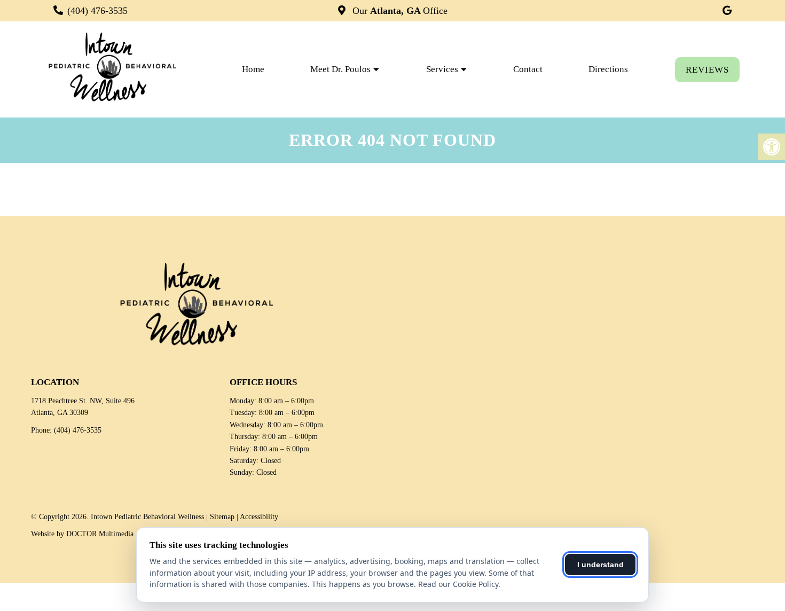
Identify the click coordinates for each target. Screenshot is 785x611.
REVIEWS (707, 70)
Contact (528, 69)
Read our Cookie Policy (458, 584)
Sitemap (222, 517)
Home (253, 69)
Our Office (399, 10)
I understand (600, 564)
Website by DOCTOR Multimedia (82, 534)
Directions (608, 69)
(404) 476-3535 (97, 10)
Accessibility (259, 517)
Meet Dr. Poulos (340, 69)
